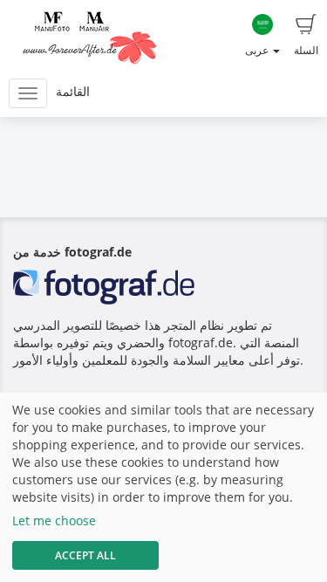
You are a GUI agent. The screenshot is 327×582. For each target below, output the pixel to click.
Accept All (85, 555)
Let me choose (54, 520)
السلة (306, 50)
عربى (258, 50)
